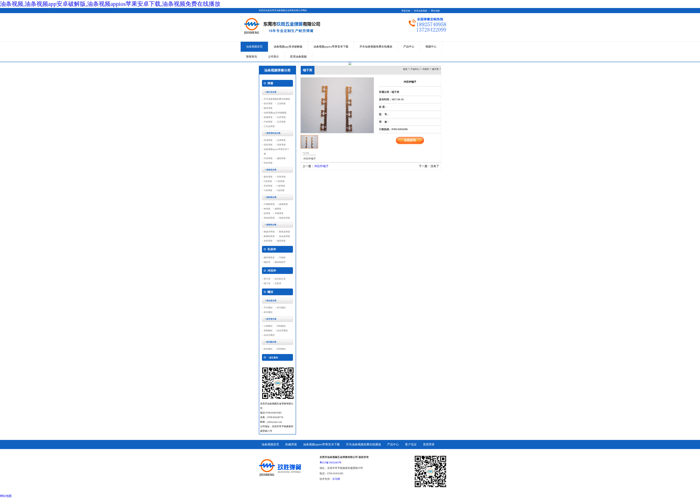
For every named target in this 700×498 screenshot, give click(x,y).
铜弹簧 (278, 209)
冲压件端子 (321, 166)
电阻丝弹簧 (284, 218)
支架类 (278, 283)
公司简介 (273, 56)
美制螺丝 (268, 330)
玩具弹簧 (281, 117)
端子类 (267, 283)
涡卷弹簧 (281, 144)
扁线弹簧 (281, 158)
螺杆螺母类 (269, 257)
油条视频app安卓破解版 (288, 46)
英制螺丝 (281, 326)
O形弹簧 (281, 186)
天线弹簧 (268, 158)
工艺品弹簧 (269, 126)
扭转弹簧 (268, 144)
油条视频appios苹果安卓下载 (331, 46)
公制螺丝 (268, 326)
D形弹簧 (268, 181)
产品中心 (408, 46)
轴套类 (267, 262)
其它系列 (273, 357)
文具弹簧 (281, 121)
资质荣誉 (429, 444)
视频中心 (430, 46)
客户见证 (411, 444)
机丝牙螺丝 (282, 330)
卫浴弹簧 (281, 103)
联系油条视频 (420, 10)
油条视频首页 (254, 46)
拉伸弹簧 (281, 140)
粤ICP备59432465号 (330, 462)
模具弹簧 (268, 108)
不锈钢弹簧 (269, 204)
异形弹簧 (268, 163)
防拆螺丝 (281, 349)
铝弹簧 (267, 213)
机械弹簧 (268, 117)
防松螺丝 (268, 349)
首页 (405, 69)
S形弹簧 (281, 190)
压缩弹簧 (268, 140)
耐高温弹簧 (284, 231)
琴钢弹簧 (279, 213)
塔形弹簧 (281, 176)
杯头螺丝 (281, 307)
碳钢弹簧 (283, 204)
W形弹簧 (268, 190)
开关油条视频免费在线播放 (375, 46)
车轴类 (282, 257)
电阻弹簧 (281, 241)
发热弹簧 (268, 241)
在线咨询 (410, 140)
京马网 (336, 479)
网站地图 (435, 10)
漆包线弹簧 (269, 218)
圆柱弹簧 (268, 176)
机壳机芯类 (280, 279)
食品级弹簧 (284, 236)
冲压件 (425, 69)
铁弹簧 (267, 209)
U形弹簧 (280, 181)
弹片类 (267, 279)
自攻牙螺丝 (269, 335)
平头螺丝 (268, 307)
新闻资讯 (251, 56)
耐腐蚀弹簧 (269, 236)
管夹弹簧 (268, 103)
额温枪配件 (280, 262)
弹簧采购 (405, 10)
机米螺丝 (268, 312)
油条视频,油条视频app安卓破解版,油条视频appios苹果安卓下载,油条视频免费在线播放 (110, 4)
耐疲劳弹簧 (269, 231)
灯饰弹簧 (268, 121)
